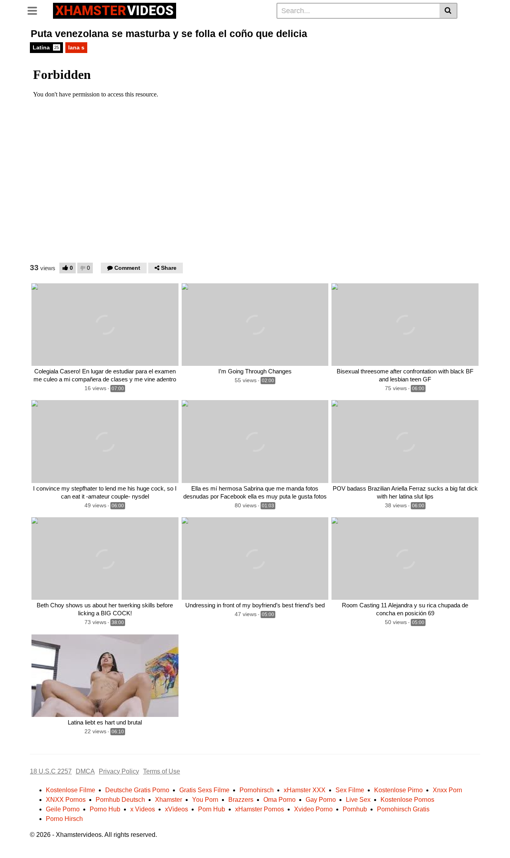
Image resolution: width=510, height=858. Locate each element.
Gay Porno (321, 799)
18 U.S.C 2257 (51, 771)
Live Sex (358, 799)
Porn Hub (211, 809)
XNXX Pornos (66, 799)
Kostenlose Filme (70, 790)
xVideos (176, 809)
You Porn (205, 799)
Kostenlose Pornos (407, 799)
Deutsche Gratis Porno (137, 790)
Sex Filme (349, 790)
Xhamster (168, 799)
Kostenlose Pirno (398, 790)
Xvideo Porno (313, 809)
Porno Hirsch (64, 818)
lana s (76, 47)
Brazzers (240, 799)
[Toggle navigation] (35, 9)
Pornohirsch (256, 790)
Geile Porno (63, 809)
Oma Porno (279, 799)
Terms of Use (161, 771)
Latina (46, 47)
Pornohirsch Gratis (403, 809)
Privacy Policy (119, 771)
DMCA (85, 771)
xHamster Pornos (259, 809)
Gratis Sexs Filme (204, 790)
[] (448, 11)
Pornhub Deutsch (120, 799)
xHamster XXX (305, 790)
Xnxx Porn (447, 790)
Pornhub (355, 809)
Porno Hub (105, 809)
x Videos (142, 809)
